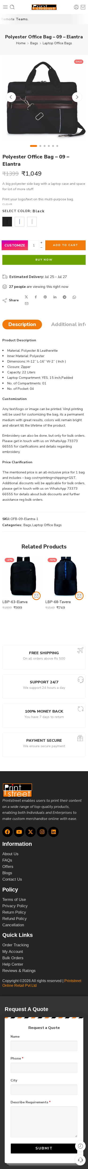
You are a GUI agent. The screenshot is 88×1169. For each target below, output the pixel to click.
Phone (17, 1058)
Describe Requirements (31, 1102)
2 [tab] (40, 150)
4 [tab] (49, 150)
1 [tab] (33, 150)
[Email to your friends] (27, 304)
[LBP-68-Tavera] (65, 576)
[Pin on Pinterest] (45, 297)
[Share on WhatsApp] (74, 297)
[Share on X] (26, 297)
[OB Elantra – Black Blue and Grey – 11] (44, 99)
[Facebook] (7, 832)
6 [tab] (57, 150)
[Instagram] (42, 832)
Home (21, 43)
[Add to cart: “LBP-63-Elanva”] (36, 596)
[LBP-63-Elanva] (22, 576)
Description (22, 324)
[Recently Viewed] (80, 1146)
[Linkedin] (53, 832)
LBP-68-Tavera (58, 602)
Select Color (16, 211)
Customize (14, 245)
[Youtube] (19, 832)
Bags (34, 43)
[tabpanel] (44, 100)
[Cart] (83, 7)
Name (15, 1036)
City (14, 1080)
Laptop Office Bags (57, 43)
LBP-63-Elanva (14, 602)
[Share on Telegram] (64, 297)
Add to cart (65, 245)
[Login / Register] (76, 7)
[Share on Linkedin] (55, 297)
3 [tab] (45, 150)
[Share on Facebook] (36, 297)
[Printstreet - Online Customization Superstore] (44, 7)
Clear (7, 204)
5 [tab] (53, 150)
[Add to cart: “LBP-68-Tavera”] (79, 596)
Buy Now (44, 260)
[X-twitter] (30, 832)
